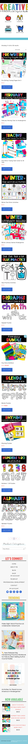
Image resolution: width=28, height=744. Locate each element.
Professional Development (14, 582)
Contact (14, 585)
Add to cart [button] (7, 86)
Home (14, 564)
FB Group (14, 579)
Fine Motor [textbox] (13, 549)
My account (15, 576)
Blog (14, 570)
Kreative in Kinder (14, 8)
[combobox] (14, 548)
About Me (14, 567)
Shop (14, 573)
